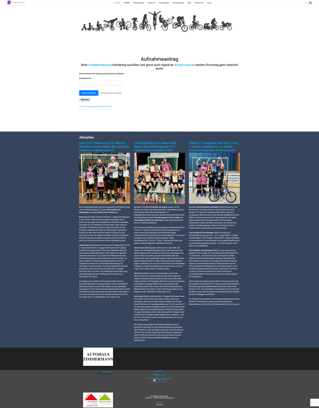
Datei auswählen (89, 93)
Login (209, 3)
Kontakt (160, 371)
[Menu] (310, 2)
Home (117, 3)
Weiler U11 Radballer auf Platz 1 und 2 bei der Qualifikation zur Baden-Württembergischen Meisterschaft (213, 146)
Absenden (85, 100)
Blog (189, 3)
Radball (127, 3)
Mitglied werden (159, 375)
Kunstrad (151, 3)
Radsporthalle (178, 3)
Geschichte (199, 3)
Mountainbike (138, 3)
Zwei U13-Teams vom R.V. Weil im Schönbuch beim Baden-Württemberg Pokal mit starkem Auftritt (104, 146)
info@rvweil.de (184, 65)
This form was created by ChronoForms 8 (95, 106)
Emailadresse (85, 78)
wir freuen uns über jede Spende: (159, 378)
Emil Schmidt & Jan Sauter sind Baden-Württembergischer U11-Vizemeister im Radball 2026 (155, 146)
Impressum (159, 402)
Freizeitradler (164, 3)
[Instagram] (305, 3)
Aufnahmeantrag (99, 65)
